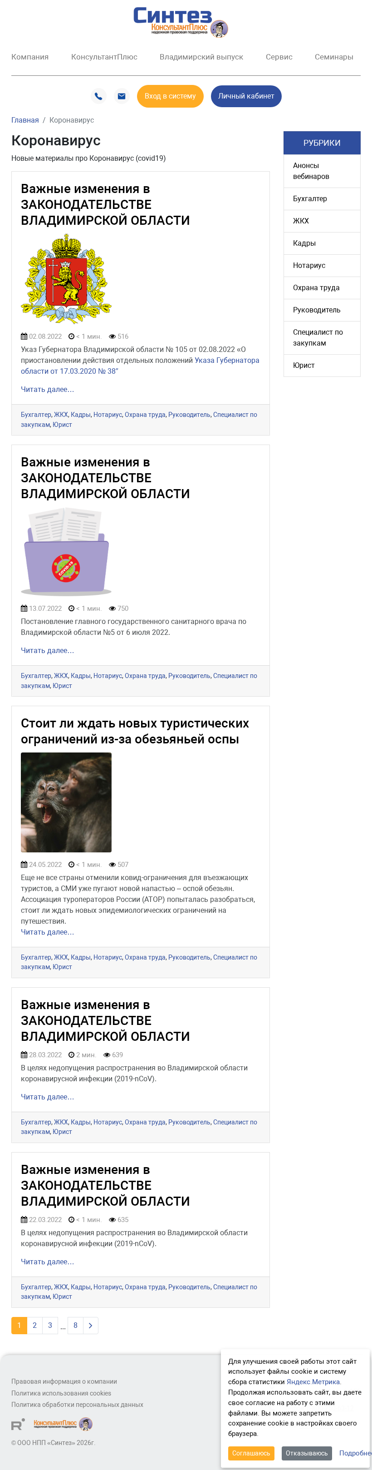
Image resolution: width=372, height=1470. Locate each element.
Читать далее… (47, 389)
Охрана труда (145, 415)
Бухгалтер (36, 415)
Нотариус (107, 415)
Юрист (62, 425)
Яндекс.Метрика (313, 1382)
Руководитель (189, 415)
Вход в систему (170, 96)
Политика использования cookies (61, 1393)
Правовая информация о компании (64, 1382)
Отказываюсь (307, 1453)
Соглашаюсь (251, 1453)
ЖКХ (61, 415)
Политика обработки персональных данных (77, 1405)
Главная (25, 120)
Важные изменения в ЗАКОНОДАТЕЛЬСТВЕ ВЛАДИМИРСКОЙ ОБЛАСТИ (105, 204)
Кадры (81, 415)
